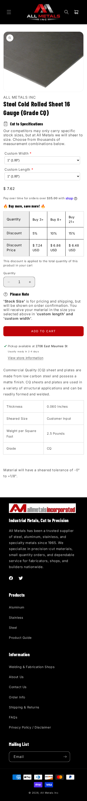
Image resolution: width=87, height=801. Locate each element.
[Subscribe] (65, 756)
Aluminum (16, 607)
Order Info (17, 697)
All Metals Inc (49, 792)
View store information (25, 358)
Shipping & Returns (24, 707)
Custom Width (16, 153)
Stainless (16, 617)
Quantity (9, 273)
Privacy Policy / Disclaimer (30, 727)
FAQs (13, 717)
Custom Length (17, 169)
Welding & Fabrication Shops (31, 667)
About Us (16, 677)
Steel (13, 627)
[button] (9, 12)
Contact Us (18, 687)
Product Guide (20, 637)
